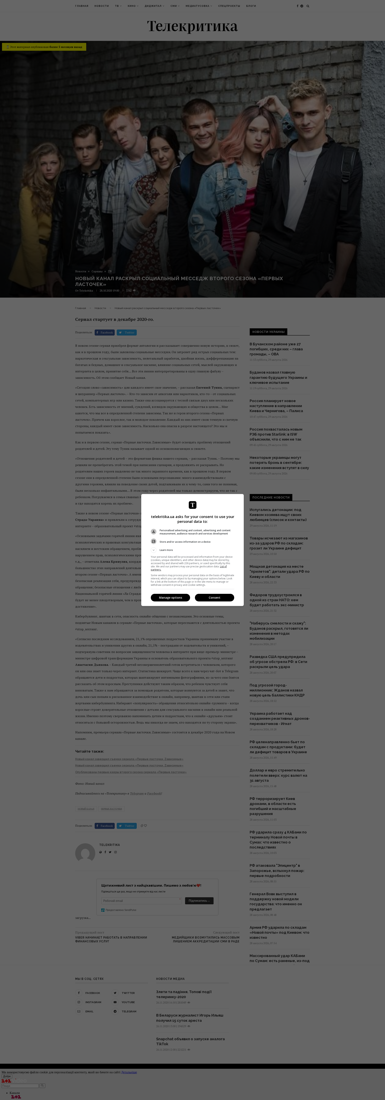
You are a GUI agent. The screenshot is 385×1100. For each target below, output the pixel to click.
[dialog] (192, 550)
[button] (192, 550)
